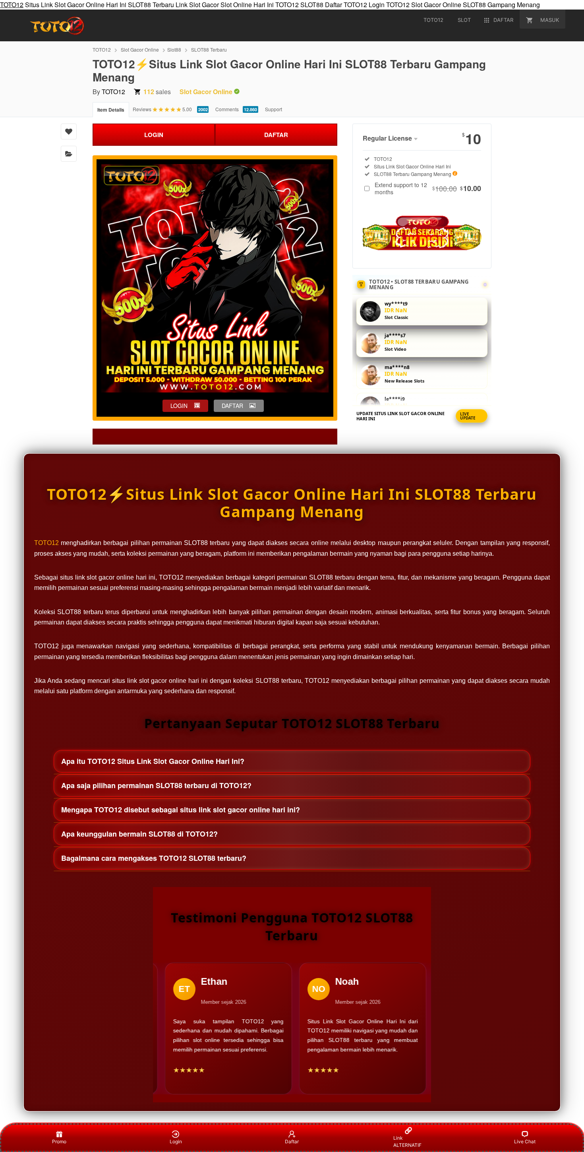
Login (176, 1141)
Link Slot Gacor (197, 4)
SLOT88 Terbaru (151, 4)
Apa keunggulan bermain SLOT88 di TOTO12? (139, 834)
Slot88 (174, 49)
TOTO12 (11, 4)
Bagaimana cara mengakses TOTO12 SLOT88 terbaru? (153, 858)
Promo (59, 1141)
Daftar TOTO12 (346, 4)
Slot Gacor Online (436, 4)
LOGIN (153, 134)
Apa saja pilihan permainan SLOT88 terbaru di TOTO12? (156, 785)
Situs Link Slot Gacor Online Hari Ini (75, 4)
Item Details (110, 109)
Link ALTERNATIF (407, 1141)
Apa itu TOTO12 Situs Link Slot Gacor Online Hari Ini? (152, 761)
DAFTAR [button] (232, 406)
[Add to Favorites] (69, 131)
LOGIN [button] (179, 406)
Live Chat (525, 1141)
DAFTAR (276, 134)
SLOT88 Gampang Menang (501, 4)
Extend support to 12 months (428, 188)
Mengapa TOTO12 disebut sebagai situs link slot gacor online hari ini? (180, 809)
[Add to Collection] (69, 154)
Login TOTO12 (389, 4)
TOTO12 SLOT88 (299, 4)
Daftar (292, 1141)
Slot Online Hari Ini (247, 4)
